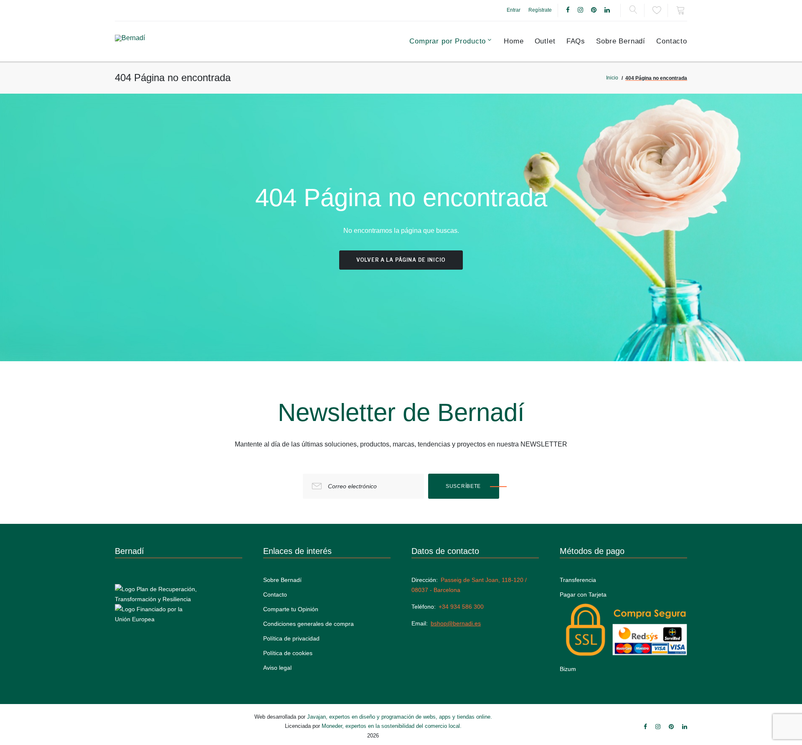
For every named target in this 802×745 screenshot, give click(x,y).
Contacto (671, 41)
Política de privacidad (291, 638)
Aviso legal (277, 667)
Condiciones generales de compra (308, 623)
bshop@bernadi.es (456, 623)
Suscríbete (463, 486)
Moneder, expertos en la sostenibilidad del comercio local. (392, 726)
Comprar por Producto (447, 41)
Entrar (513, 10)
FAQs (575, 41)
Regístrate (540, 10)
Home (513, 41)
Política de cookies (287, 653)
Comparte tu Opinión (290, 609)
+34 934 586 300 (461, 606)
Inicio (612, 78)
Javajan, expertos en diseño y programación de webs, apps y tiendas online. (399, 717)
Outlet (545, 41)
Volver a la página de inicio (401, 260)
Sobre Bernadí (620, 41)
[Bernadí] (151, 41)
